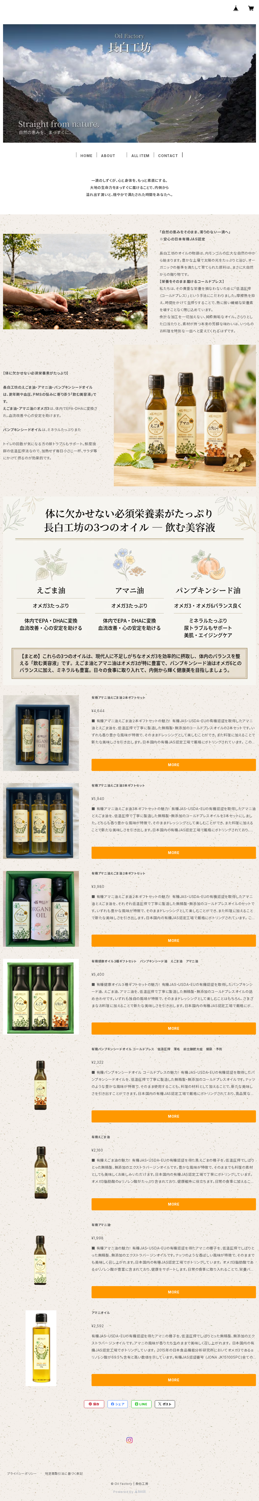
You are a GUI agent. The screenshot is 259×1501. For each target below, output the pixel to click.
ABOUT (112, 156)
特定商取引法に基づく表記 (64, 1473)
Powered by (124, 1492)
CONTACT (168, 156)
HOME (86, 156)
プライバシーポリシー (22, 1473)
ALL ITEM (140, 156)
